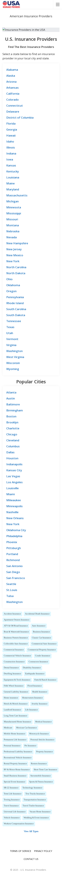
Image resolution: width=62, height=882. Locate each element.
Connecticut (14, 105)
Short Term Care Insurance (45, 769)
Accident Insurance (12, 614)
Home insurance (11, 698)
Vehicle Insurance (12, 817)
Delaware (12, 111)
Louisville (12, 488)
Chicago (11, 434)
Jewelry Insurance (39, 704)
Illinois (10, 147)
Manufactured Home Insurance (17, 722)
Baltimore (13, 404)
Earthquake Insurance (34, 673)
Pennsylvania (15, 297)
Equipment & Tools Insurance (17, 680)
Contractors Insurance (38, 662)
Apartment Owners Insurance (16, 620)
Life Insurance (31, 710)
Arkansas (12, 87)
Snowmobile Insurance (40, 776)
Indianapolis (14, 464)
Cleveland (12, 440)
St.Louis (11, 590)
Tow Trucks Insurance (35, 794)
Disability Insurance (32, 667)
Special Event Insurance (14, 782)
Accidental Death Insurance (37, 614)
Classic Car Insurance (41, 638)
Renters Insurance (39, 763)
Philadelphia (14, 536)
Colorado (12, 99)
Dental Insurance (11, 667)
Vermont (12, 339)
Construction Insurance (14, 662)
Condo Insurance (42, 656)
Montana (12, 225)
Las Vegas (13, 476)
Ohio (9, 279)
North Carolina (16, 267)
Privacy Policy (43, 851)
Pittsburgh (13, 548)
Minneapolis (14, 506)
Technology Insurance (32, 788)
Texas (10, 327)
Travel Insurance (11, 806)
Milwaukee (13, 500)
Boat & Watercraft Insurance (16, 632)
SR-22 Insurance (11, 788)
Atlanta (11, 392)
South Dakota (15, 315)
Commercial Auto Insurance (44, 644)
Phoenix (11, 542)
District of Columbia (20, 117)
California (12, 93)
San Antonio (14, 566)
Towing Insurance (12, 800)
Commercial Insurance (14, 650)
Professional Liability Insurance (18, 751)
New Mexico (14, 255)
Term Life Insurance (12, 794)
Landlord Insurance (12, 710)
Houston (12, 458)
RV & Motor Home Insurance (17, 769)
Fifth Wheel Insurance (13, 686)
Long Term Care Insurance (15, 716)
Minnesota (13, 207)
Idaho (10, 141)
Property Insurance (44, 751)
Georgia (11, 129)
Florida (11, 123)
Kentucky (12, 171)
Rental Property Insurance (15, 763)
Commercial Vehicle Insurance (17, 656)
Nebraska (12, 231)
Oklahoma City (16, 530)
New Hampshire (17, 243)
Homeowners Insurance (32, 698)
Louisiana (12, 177)
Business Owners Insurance (16, 638)
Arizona (11, 81)
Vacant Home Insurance (40, 811)
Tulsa (10, 596)
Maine (10, 183)
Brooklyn (12, 422)
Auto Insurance (38, 626)
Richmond (13, 560)
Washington (14, 351)
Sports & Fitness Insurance (41, 782)
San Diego (13, 572)
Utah (9, 333)
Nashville (12, 512)
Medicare (8, 728)
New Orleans (15, 518)
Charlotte (12, 428)
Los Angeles (14, 482)
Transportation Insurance (35, 800)
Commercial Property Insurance (42, 650)
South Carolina (16, 309)
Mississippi (13, 213)
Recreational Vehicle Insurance (18, 757)
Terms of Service (20, 851)
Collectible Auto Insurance (16, 644)
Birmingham (14, 410)
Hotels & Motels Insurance (16, 704)
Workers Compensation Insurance (19, 823)
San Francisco (15, 578)
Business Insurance (41, 632)
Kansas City (14, 470)
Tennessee (13, 321)
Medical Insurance (43, 722)
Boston (11, 416)
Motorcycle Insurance (39, 734)
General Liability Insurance (16, 692)
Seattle (11, 584)
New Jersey (14, 249)
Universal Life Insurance (15, 811)
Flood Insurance (34, 686)
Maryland (12, 189)
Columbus (13, 446)
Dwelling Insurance (12, 673)
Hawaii (11, 135)
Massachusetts (16, 195)
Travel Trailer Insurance (33, 806)
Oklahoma (13, 285)
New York (12, 261)
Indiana (11, 153)
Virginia (11, 345)
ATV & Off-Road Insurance (16, 626)
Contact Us (31, 859)
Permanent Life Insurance (15, 739)
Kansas (11, 165)
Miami (10, 494)
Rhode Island (15, 303)
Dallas (10, 452)
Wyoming (12, 369)
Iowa (9, 159)
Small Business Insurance (15, 776)
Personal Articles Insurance (42, 739)
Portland (12, 554)
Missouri (12, 219)
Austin (10, 398)
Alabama (12, 70)
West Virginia (15, 357)
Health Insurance (39, 692)
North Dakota (15, 273)
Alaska (10, 75)
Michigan (12, 201)
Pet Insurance (30, 745)
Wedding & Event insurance (36, 817)
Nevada (11, 237)
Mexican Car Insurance (26, 728)
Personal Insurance (12, 745)
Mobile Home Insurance (14, 734)
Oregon (11, 291)
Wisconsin (13, 363)
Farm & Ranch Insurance (45, 680)
